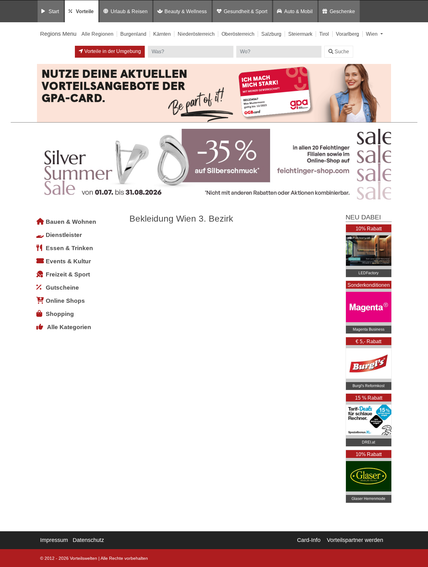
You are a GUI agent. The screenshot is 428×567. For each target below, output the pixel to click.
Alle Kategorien (69, 327)
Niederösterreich (196, 34)
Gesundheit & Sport (245, 11)
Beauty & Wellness (185, 11)
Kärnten (162, 34)
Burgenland (133, 34)
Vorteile (85, 11)
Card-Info (309, 540)
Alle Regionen (97, 34)
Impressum (54, 540)
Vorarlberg (347, 34)
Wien (372, 34)
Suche (342, 51)
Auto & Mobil (298, 11)
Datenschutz (88, 540)
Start (54, 11)
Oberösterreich (238, 34)
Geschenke (342, 11)
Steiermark (300, 34)
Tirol (324, 34)
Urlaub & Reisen (129, 11)
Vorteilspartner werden (355, 540)
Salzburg (271, 34)
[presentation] (43, 164)
